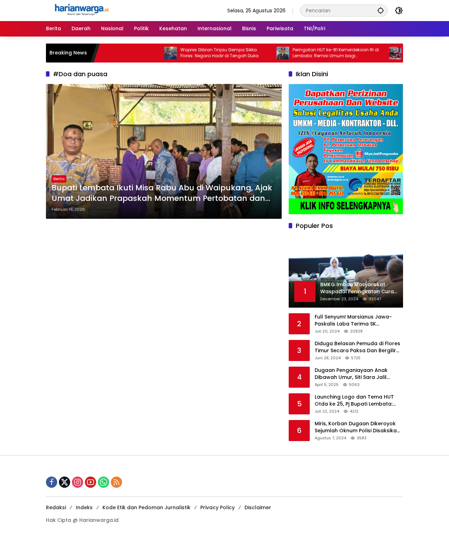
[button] (381, 10)
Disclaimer (257, 507)
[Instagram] (77, 482)
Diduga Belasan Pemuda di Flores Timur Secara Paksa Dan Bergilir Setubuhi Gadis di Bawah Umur (357, 347)
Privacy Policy (217, 507)
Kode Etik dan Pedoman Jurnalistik (146, 507)
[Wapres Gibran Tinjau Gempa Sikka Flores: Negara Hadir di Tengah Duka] (153, 53)
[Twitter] (64, 482)
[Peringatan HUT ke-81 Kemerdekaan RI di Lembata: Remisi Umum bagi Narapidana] (266, 53)
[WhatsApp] (103, 482)
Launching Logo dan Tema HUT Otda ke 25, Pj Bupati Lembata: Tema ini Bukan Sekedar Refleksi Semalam (356, 400)
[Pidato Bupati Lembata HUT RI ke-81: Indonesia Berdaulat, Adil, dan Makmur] (378, 53)
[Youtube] (90, 482)
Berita (59, 179)
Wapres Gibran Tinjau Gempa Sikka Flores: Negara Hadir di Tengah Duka (202, 53)
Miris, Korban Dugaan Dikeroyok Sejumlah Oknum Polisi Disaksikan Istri (357, 427)
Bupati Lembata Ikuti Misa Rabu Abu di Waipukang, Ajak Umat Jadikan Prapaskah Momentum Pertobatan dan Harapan (162, 193)
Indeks (84, 507)
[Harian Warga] (81, 10)
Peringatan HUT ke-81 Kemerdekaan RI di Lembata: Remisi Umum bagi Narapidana (319, 53)
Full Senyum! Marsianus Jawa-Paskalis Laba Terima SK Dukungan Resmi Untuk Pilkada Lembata (354, 320)
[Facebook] (51, 482)
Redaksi (56, 507)
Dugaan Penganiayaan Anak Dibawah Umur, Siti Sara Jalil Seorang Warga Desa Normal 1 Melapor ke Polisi (354, 374)
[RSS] (116, 482)
